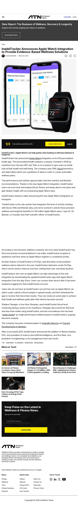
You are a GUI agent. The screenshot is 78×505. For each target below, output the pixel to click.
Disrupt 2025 (24, 485)
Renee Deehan (38, 342)
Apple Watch (35, 158)
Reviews (5, 491)
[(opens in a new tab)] (51, 480)
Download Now (11, 35)
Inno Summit (24, 491)
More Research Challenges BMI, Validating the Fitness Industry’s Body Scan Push (64, 370)
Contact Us (37, 482)
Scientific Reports (50, 323)
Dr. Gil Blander (19, 342)
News (4, 475)
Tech (3, 44)
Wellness (5, 482)
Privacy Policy (38, 488)
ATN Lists (23, 488)
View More (69, 347)
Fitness (4, 479)
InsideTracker (29, 342)
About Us (36, 479)
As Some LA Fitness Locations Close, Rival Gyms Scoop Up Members (13, 370)
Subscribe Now (55, 144)
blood (60, 168)
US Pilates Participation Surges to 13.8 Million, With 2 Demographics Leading (38, 370)
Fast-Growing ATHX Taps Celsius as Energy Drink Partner (13, 394)
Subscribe (67, 17)
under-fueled (8, 315)
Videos (22, 479)
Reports (22, 482)
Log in (69, 144)
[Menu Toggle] (3, 17)
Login (74, 17)
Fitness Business (8, 488)
